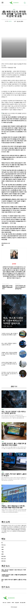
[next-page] (24, 297)
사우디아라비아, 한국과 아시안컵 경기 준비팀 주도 (20, 287)
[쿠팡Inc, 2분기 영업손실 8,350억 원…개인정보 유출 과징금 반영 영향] (23, 354)
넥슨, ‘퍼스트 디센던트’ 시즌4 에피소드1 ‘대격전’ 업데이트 (13, 321)
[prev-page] (21, 297)
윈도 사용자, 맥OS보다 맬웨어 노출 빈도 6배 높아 (9, 344)
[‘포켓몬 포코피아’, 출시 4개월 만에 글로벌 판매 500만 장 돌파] (23, 334)
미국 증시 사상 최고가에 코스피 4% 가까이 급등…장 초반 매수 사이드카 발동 (9, 374)
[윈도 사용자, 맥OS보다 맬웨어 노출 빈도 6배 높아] (23, 344)
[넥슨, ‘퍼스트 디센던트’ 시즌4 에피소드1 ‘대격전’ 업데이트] (14, 311)
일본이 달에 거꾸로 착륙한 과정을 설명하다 (7, 287)
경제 (14, 9)
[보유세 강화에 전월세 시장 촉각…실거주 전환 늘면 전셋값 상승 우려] (23, 364)
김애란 (10, 21)
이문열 (4, 326)
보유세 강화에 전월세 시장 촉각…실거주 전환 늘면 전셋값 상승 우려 (9, 364)
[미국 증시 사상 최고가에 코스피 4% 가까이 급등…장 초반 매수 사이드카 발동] (23, 374)
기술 (2, 409)
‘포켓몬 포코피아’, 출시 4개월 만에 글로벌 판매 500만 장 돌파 (9, 334)
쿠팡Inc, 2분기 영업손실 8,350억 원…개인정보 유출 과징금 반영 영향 (9, 354)
